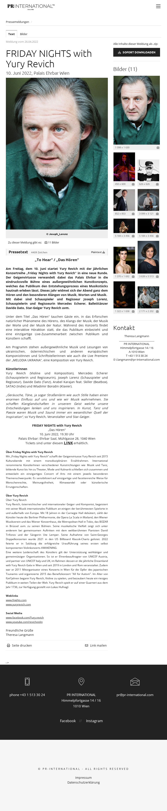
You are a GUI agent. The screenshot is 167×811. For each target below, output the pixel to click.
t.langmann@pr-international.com (138, 360)
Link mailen (98, 645)
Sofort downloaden (138, 52)
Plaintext (96, 252)
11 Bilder (53, 242)
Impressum (83, 778)
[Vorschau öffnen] (57, 154)
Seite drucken (22, 645)
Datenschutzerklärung (83, 782)
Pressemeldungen (17, 22)
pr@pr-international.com (135, 695)
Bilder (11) (125, 69)
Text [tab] (11, 34)
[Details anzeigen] (158, 147)
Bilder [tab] (23, 34)
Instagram (94, 720)
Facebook (68, 720)
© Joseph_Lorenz (57, 234)
